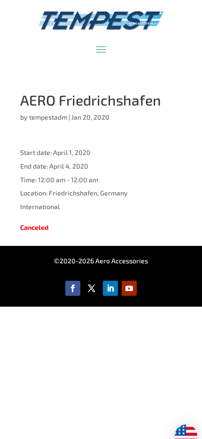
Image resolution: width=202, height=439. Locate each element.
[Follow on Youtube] (129, 288)
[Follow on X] (91, 288)
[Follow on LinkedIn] (110, 288)
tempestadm (48, 117)
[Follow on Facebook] (72, 288)
